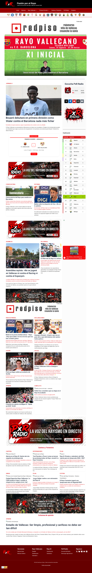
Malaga (76, 211)
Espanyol (76, 177)
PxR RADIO (33, 153)
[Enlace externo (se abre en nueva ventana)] (46, 28)
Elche (75, 208)
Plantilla (34, 551)
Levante (76, 170)
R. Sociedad (76, 189)
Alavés (75, 148)
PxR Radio (66, 10)
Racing (75, 174)
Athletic (76, 181)
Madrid (75, 140)
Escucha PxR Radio (65, 551)
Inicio (17, 10)
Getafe (75, 185)
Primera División (43, 10)
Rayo (75, 196)
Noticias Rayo (20, 551)
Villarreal (76, 193)
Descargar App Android (66, 553)
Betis (75, 159)
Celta (75, 200)
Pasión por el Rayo (26, 3)
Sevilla (75, 155)
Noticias (23, 10)
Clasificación (35, 553)
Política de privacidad (46, 565)
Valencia (76, 204)
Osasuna (76, 166)
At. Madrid (76, 144)
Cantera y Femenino (56, 10)
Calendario (34, 555)
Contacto (73, 10)
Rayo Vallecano (32, 10)
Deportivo (76, 162)
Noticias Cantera (21, 553)
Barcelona (76, 151)
